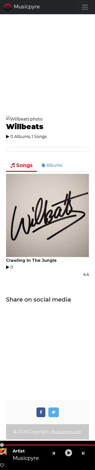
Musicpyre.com (66, 431)
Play (48, 215)
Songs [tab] (24, 165)
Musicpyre (26, 7)
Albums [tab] (53, 165)
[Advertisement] (47, 67)
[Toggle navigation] (85, 7)
